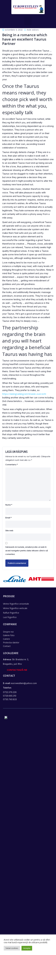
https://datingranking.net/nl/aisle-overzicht (24, 393)
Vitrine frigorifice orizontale (16, 603)
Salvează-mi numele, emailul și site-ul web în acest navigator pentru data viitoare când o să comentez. (26, 550)
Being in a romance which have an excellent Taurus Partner (24, 39)
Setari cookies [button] (12, 948)
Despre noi (8, 631)
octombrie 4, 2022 (14, 29)
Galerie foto (8, 635)
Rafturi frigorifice (11, 612)
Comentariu (11, 464)
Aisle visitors (33, 29)
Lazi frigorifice (10, 617)
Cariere (6, 638)
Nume (8, 505)
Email (8, 517)
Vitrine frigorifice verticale (15, 608)
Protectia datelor (11, 642)
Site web (9, 530)
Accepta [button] (26, 948)
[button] (28, 21)
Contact (7, 646)
